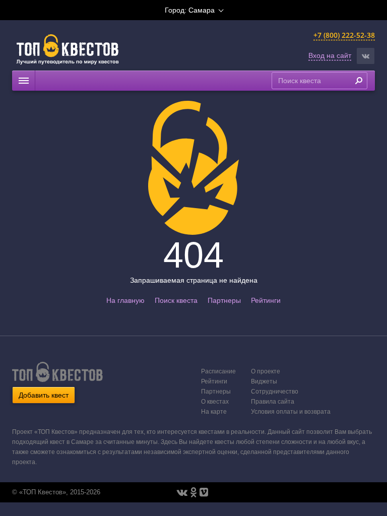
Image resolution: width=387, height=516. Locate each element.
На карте (214, 411)
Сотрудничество (274, 391)
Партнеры (224, 300)
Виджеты (264, 381)
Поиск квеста (176, 300)
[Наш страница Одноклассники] (193, 492)
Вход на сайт (329, 55)
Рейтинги (266, 300)
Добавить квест (44, 395)
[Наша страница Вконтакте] (182, 492)
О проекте (265, 371)
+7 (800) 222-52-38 (344, 35)
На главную (125, 300)
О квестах (215, 401)
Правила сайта (272, 401)
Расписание (218, 371)
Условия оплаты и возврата (291, 411)
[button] (365, 55)
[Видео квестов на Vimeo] (204, 492)
